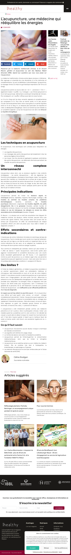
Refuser (46, 548)
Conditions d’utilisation (57, 529)
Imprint (60, 552)
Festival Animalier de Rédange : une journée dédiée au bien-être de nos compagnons (65, 45)
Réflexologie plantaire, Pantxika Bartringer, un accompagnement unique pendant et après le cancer (18, 408)
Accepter (33, 548)
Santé (41, 528)
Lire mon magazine (31, 526)
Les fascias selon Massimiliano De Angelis (52, 42)
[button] (6, 64)
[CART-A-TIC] (53, 78)
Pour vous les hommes (45, 406)
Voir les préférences (61, 548)
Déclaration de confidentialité (50, 552)
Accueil (42, 526)
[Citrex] (8, 14)
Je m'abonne (59, 508)
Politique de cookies (38, 552)
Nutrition (42, 530)
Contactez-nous (58, 526)
